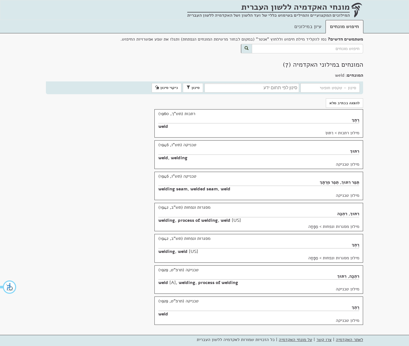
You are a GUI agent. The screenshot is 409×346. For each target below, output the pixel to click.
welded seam (204, 189)
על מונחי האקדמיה (295, 340)
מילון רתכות (348, 133)
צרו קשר (324, 340)
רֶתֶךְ (355, 120)
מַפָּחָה (313, 226)
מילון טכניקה (347, 164)
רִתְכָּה (342, 214)
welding (179, 158)
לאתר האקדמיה (349, 340)
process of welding (198, 220)
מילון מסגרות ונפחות (341, 226)
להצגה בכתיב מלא (344, 103)
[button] (8, 287)
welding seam (173, 189)
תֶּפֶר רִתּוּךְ (350, 182)
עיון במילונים (307, 26)
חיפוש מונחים (344, 26)
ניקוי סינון (168, 87)
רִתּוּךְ (329, 133)
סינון (194, 87)
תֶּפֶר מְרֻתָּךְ (329, 182)
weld (163, 126)
